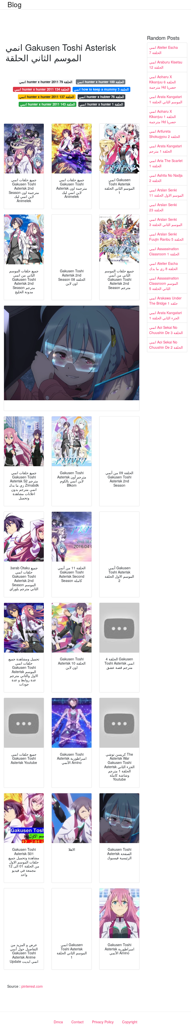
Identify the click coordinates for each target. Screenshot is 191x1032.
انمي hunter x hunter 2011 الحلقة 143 (47, 104)
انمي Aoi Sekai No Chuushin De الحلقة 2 (166, 345)
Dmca (58, 1021)
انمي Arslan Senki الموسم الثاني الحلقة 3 (165, 222)
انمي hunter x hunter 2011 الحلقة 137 (46, 96)
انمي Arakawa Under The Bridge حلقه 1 (165, 300)
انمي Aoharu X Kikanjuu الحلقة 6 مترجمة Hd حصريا (162, 82)
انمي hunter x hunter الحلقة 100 (100, 81)
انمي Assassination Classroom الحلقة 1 (164, 251)
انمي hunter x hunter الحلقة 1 (101, 104)
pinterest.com (32, 986)
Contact (77, 1021)
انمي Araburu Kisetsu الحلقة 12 (165, 64)
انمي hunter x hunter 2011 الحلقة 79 (45, 81)
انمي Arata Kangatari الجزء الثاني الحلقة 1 (165, 315)
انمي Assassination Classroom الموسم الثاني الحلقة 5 (164, 283)
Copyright (129, 1021)
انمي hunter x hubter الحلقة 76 (101, 96)
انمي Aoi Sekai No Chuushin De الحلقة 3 (166, 330)
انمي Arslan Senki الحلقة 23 (163, 207)
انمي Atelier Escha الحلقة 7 (163, 50)
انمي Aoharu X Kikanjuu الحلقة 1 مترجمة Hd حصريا (162, 116)
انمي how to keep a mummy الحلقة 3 (101, 89)
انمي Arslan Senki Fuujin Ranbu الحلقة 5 (166, 236)
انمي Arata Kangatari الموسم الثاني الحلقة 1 (165, 99)
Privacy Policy (103, 1021)
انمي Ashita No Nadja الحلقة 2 (166, 178)
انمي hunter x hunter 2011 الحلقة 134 (41, 89)
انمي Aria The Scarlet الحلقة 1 (166, 163)
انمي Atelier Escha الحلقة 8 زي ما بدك (163, 266)
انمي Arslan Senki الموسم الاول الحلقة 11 (166, 192)
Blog (14, 4)
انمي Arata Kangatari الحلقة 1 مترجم (165, 148)
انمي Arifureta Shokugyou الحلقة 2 (164, 134)
